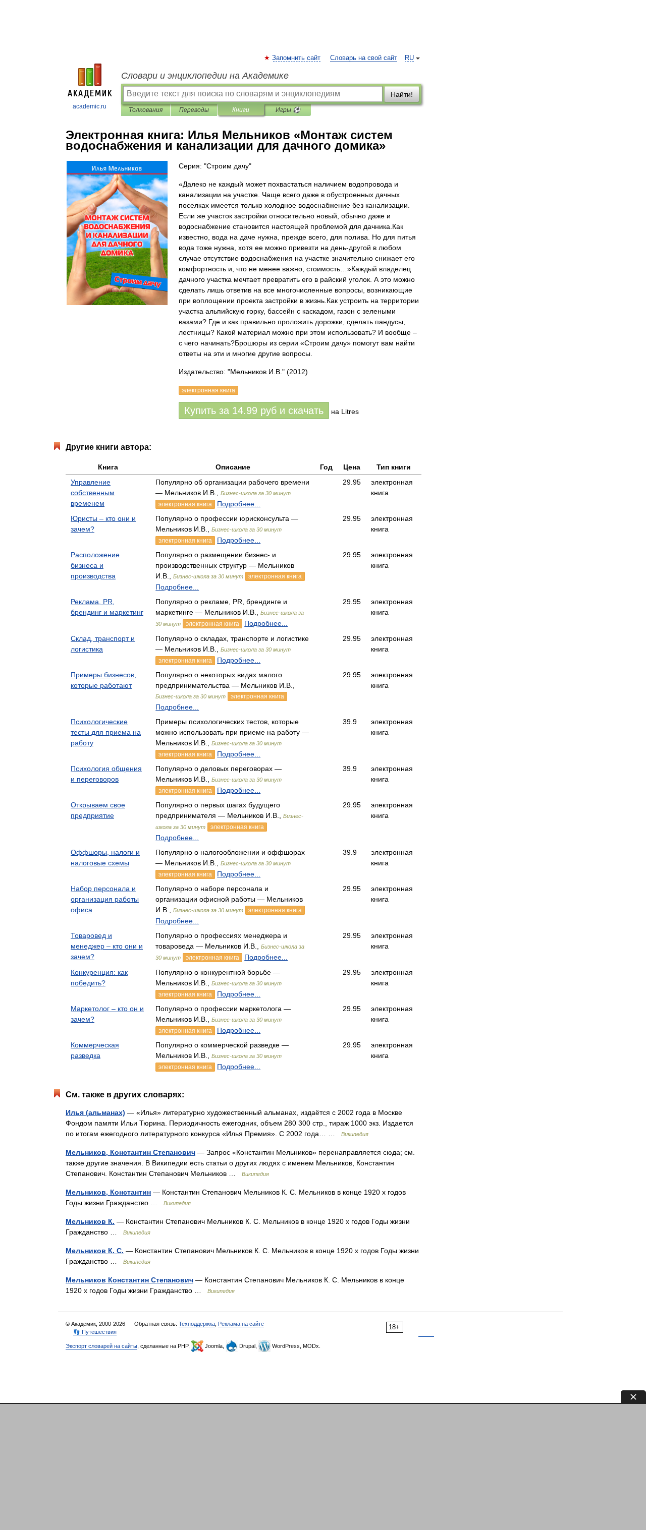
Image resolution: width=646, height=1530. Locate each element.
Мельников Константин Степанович (129, 1280)
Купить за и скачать (254, 410)
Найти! (402, 94)
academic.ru (89, 106)
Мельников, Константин (108, 1192)
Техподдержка (197, 1324)
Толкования (146, 109)
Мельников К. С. (95, 1251)
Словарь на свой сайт (363, 58)
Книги (240, 109)
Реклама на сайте (241, 1324)
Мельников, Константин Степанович (130, 1152)
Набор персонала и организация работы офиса (105, 899)
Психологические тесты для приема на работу (106, 732)
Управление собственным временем (93, 492)
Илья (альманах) (95, 1112)
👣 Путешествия (95, 1332)
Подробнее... (238, 504)
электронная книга (185, 504)
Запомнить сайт (296, 58)
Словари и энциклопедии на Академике (205, 76)
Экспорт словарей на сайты (101, 1346)
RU (409, 58)
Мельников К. (90, 1221)
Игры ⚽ (288, 109)
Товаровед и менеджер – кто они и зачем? (107, 946)
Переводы (194, 109)
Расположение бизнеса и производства (95, 565)
